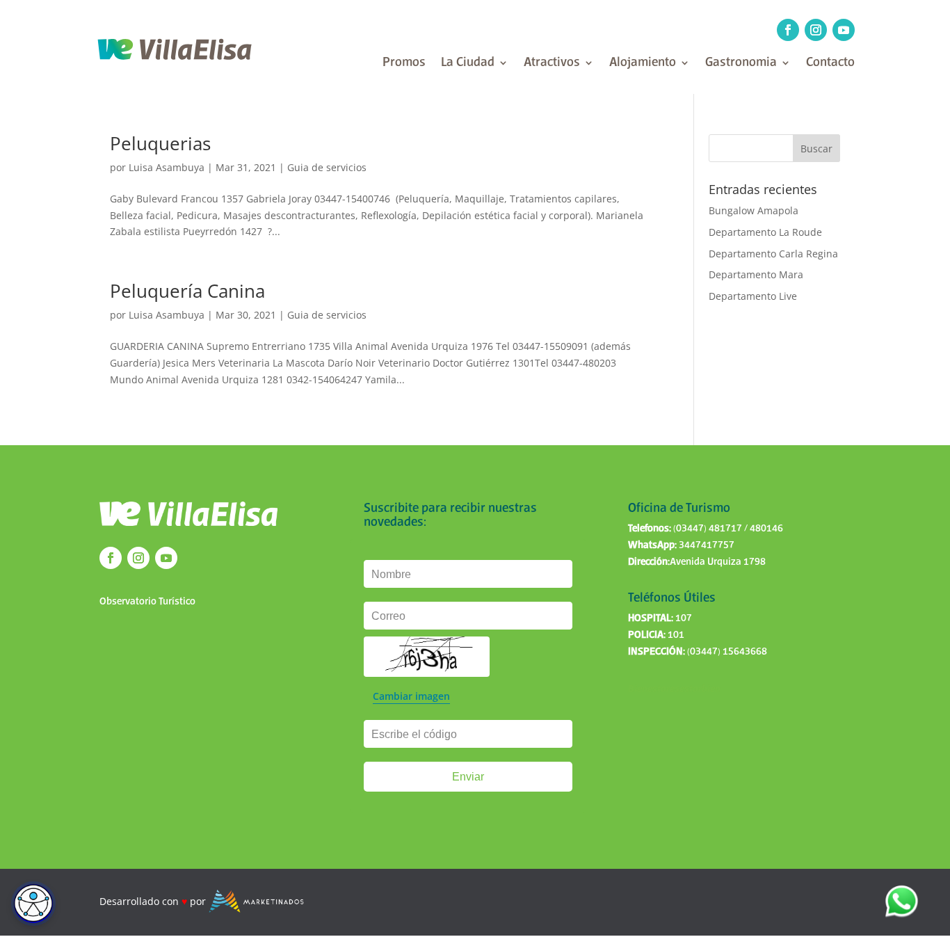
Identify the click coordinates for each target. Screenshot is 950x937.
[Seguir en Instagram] (816, 30)
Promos (404, 64)
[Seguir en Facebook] (788, 30)
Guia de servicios (327, 167)
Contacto (830, 64)
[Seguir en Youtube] (843, 30)
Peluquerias (160, 143)
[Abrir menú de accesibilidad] (33, 903)
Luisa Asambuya (166, 167)
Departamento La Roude (765, 232)
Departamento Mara (756, 274)
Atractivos (552, 64)
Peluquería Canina (187, 290)
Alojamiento (642, 64)
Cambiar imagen (411, 696)
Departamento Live (753, 296)
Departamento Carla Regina (773, 253)
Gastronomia (741, 64)
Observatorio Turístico (147, 601)
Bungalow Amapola (753, 210)
